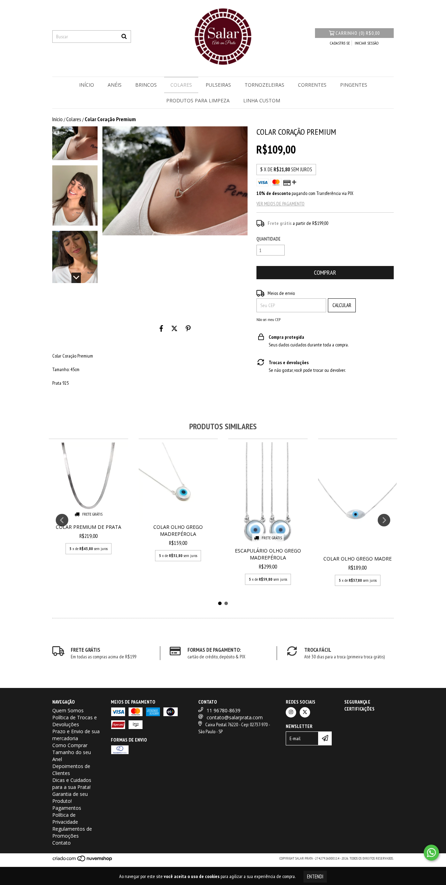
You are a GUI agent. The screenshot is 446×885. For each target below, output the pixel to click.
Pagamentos (66, 808)
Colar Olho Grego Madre (357, 558)
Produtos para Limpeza (198, 100)
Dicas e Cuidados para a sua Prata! (71, 783)
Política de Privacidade (65, 818)
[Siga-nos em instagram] (291, 712)
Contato (61, 842)
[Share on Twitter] (174, 328)
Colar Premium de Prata (88, 527)
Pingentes (353, 84)
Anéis (115, 84)
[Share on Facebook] (161, 328)
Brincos (146, 84)
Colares (181, 84)
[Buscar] (124, 36)
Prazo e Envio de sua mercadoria (76, 735)
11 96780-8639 (223, 710)
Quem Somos (68, 710)
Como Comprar (69, 745)
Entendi (315, 876)
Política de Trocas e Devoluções (74, 721)
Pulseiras (218, 84)
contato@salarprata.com (235, 717)
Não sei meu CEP (268, 319)
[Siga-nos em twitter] (305, 712)
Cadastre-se (340, 43)
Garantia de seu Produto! (70, 797)
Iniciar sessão (366, 43)
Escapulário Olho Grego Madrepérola (268, 554)
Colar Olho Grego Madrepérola (178, 530)
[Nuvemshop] (82, 860)
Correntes (312, 84)
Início (86, 84)
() (358, 33)
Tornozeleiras (264, 84)
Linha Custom (261, 100)
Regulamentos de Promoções (72, 832)
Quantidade (268, 239)
